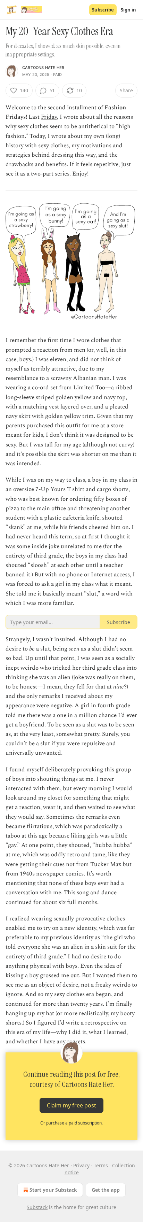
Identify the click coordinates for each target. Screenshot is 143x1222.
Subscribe (103, 10)
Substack (37, 1207)
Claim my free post (71, 1105)
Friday (49, 117)
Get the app (106, 1189)
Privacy (81, 1165)
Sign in (128, 10)
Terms (101, 1165)
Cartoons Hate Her (43, 67)
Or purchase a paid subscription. (71, 1123)
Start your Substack (53, 1189)
